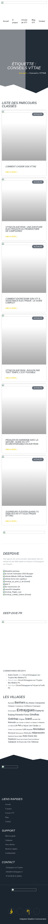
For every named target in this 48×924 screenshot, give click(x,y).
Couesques (36, 706)
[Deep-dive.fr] (6, 607)
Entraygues (26, 710)
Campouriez (40, 703)
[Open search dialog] (2, 27)
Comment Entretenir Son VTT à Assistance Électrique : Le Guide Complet (24, 301)
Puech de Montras (33, 739)
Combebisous (19, 706)
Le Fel (18, 725)
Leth (24, 729)
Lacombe (35, 719)
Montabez (39, 729)
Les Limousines (17, 729)
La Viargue (33, 722)
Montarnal (11, 733)
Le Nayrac (25, 726)
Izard (28, 718)
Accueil (6, 21)
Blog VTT (33, 21)
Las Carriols (20, 722)
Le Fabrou (11, 725)
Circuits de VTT (24, 21)
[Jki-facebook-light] (28, 911)
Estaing (11, 715)
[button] (24, 597)
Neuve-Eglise (18, 736)
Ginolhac (34, 714)
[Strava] (20, 911)
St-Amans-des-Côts (24, 742)
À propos (15, 21)
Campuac (11, 706)
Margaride (30, 729)
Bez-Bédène (30, 703)
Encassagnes (12, 711)
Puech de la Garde (22, 739)
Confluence (28, 706)
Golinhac (13, 718)
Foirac (26, 715)
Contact (42, 21)
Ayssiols (11, 703)
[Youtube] (36, 911)
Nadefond (11, 736)
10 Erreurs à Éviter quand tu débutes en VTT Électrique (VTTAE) (22, 514)
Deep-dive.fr (12, 613)
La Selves (27, 722)
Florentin (19, 714)
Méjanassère (38, 732)
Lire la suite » (11, 172)
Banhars (20, 702)
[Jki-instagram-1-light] (11, 911)
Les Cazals (33, 726)
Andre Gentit (13, 675)
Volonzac (35, 742)
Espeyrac (39, 710)
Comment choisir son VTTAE (21, 166)
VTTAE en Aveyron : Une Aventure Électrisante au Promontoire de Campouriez (24, 229)
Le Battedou (40, 722)
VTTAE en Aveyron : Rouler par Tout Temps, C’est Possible (23, 371)
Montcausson (20, 733)
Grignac (22, 719)
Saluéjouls (12, 742)
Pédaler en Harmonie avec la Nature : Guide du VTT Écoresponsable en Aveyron (22, 442)
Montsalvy (28, 733)
